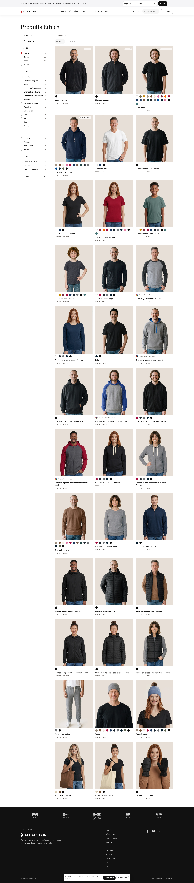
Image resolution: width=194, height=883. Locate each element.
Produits (62, 11)
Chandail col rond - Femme (106, 546)
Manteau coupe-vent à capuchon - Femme (72, 673)
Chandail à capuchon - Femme (107, 483)
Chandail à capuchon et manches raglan (111, 421)
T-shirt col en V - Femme (65, 234)
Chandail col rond (62, 550)
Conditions (169, 878)
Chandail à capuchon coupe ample (69, 421)
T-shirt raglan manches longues (148, 299)
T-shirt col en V (101, 169)
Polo (97, 360)
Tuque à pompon (142, 734)
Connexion (167, 11)
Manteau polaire (61, 100)
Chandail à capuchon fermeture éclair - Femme (152, 484)
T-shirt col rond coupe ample (147, 169)
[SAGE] (97, 814)
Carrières (109, 850)
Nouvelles (109, 854)
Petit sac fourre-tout (63, 795)
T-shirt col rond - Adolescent (147, 234)
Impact (108, 11)
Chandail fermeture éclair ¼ (147, 546)
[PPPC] (66, 814)
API (106, 866)
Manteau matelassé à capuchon (108, 611)
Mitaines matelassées (144, 795)
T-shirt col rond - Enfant (64, 299)
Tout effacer (70, 41)
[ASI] (128, 814)
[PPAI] (35, 814)
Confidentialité (157, 878)
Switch (162, 4)
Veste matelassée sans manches (149, 611)
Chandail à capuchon (63, 172)
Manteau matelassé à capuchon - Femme (112, 673)
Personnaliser (122, 878)
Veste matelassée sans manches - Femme (153, 673)
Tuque (97, 734)
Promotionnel (86, 11)
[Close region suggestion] (171, 3)
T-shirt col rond (142, 107)
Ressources (110, 858)
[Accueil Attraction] (28, 11)
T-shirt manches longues (105, 299)
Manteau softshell (102, 100)
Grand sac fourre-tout (104, 795)
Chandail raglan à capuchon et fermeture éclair (71, 484)
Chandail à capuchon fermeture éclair (151, 421)
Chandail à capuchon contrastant (149, 360)
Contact (108, 862)
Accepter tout (109, 878)
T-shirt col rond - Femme (105, 237)
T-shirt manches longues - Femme (69, 360)
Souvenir (98, 11)
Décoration (73, 11)
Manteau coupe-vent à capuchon (68, 611)
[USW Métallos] (159, 814)
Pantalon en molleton (63, 734)
